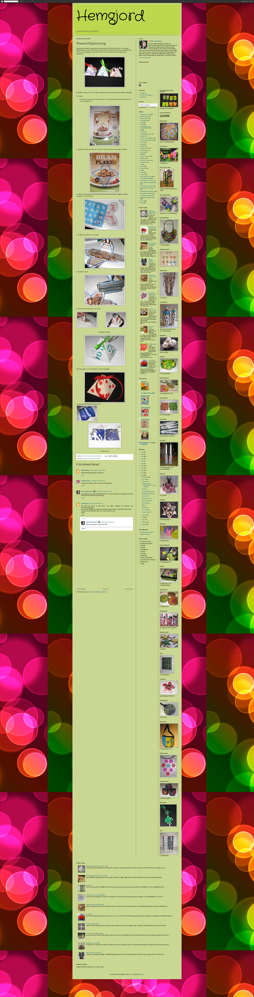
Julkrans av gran (147, 498)
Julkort (144, 505)
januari (144, 524)
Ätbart (142, 201)
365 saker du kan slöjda (148, 393)
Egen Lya (143, 381)
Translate (153, 107)
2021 (142, 454)
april (143, 517)
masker (142, 136)
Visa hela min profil (145, 57)
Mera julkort (145, 496)
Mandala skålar (151, 327)
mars (144, 519)
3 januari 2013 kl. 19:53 (96, 503)
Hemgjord (110, 16)
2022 (142, 452)
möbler (142, 142)
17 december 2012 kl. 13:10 (97, 470)
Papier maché (144, 148)
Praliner (144, 489)
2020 (142, 456)
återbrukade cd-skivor (147, 180)
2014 (142, 470)
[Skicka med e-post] (109, 456)
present (87, 458)
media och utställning (146, 138)
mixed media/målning (147, 140)
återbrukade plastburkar (147, 188)
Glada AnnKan (85, 470)
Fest (141, 122)
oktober (144, 515)
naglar (142, 144)
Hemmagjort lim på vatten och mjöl (152, 244)
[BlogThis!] (111, 456)
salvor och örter (145, 156)
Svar (84, 518)
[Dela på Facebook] (114, 456)
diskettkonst (144, 120)
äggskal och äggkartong (147, 197)
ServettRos (152, 360)
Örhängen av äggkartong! (152, 227)
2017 (142, 463)
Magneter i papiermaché (152, 293)
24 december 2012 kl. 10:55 (104, 491)
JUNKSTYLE (144, 431)
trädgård (143, 168)
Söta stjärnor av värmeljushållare (96, 895)
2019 (142, 459)
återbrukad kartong (94, 458)
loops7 (130, 974)
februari (144, 522)
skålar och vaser (145, 160)
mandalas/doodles (146, 134)
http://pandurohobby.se (147, 532)
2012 (142, 475)
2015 (142, 468)
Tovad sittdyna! (146, 512)
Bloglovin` (143, 97)
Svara (83, 475)
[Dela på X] (113, 456)
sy (141, 164)
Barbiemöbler (144, 116)
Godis (142, 124)
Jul (83, 458)
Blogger (141, 974)
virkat (142, 172)
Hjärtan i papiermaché (152, 309)
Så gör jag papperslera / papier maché (153, 212)
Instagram (143, 93)
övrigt (142, 203)
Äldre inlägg (128, 589)
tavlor (142, 166)
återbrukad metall (145, 178)
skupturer (143, 158)
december (145, 477)
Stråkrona (89, 885)
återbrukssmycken (146, 195)
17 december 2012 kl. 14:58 (97, 480)
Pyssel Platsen (145, 419)
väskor (142, 174)
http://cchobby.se (145, 534)
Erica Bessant (85, 480)
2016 (142, 466)
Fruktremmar (153, 344)
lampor (142, 132)
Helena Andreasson (87, 491)
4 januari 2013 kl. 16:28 (107, 522)
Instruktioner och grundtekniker (145, 127)
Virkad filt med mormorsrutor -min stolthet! (149, 485)
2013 (142, 473)
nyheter (142, 146)
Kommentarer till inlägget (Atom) (96, 592)
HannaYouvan (85, 503)
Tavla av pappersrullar (92, 924)
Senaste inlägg (81, 589)
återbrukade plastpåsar (147, 191)
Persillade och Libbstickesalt (94, 933)
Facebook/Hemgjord (146, 95)
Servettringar (146, 503)
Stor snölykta (146, 510)
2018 (142, 461)
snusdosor (143, 162)
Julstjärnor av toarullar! (93, 943)
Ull (141, 170)
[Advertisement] (105, 573)
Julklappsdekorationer (148, 493)
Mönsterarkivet (145, 407)
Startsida (105, 589)
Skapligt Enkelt (145, 396)
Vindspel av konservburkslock (152, 277)
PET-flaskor (144, 150)
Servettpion (145, 479)
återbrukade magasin (146, 186)
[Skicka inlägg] (105, 456)
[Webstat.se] (140, 86)
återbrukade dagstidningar (148, 182)
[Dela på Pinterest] (116, 456)
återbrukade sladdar (146, 193)
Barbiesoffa (145, 481)
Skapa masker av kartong (152, 260)
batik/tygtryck (144, 118)
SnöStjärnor (145, 507)
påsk (141, 154)
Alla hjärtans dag (145, 114)
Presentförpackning (148, 491)
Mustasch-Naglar (147, 500)
